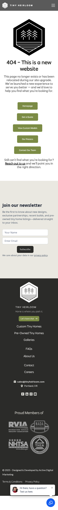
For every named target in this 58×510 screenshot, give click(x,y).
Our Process (27, 139)
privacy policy (40, 255)
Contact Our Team (27, 150)
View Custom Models (27, 128)
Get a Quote (27, 117)
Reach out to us (15, 163)
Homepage (27, 106)
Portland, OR (30, 385)
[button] (53, 5)
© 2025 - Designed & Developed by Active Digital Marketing (27, 472)
